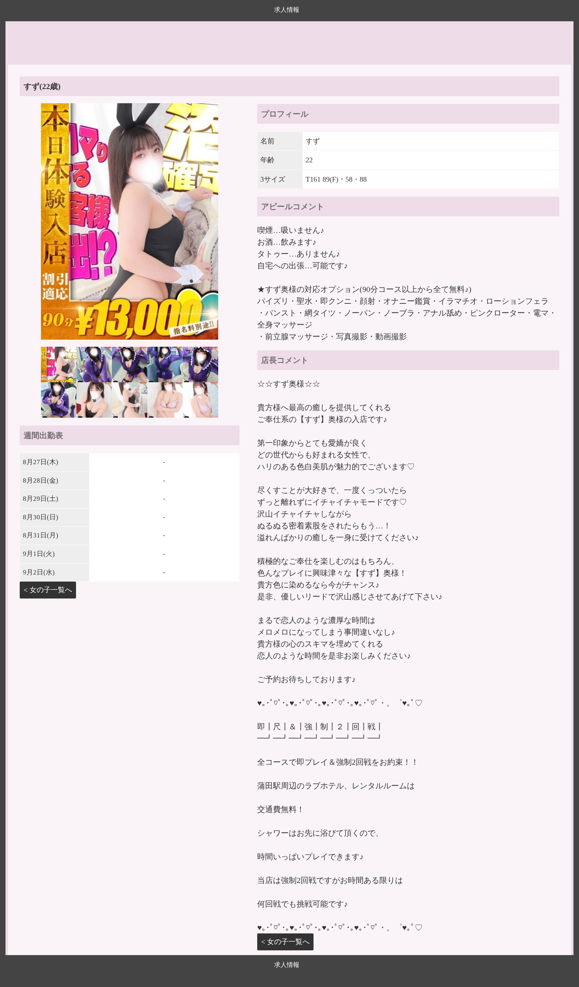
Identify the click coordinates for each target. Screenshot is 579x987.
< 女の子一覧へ (48, 590)
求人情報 (286, 9)
